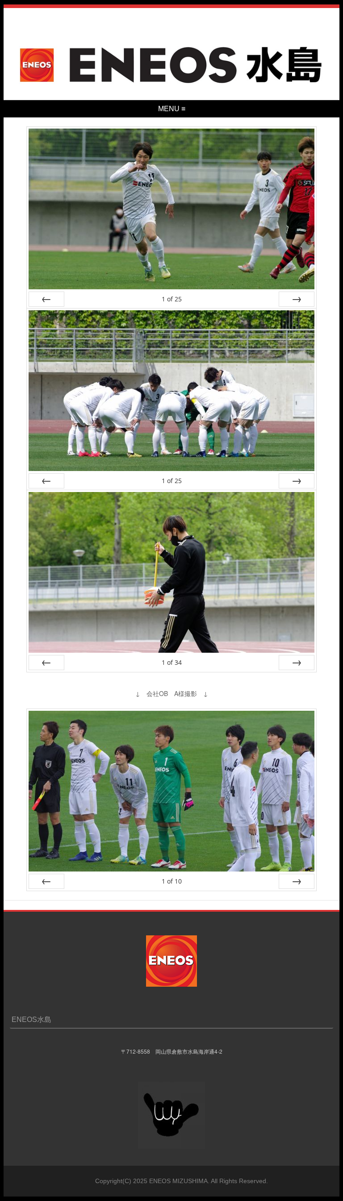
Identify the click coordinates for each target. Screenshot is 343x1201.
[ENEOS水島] (171, 86)
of (172, 299)
